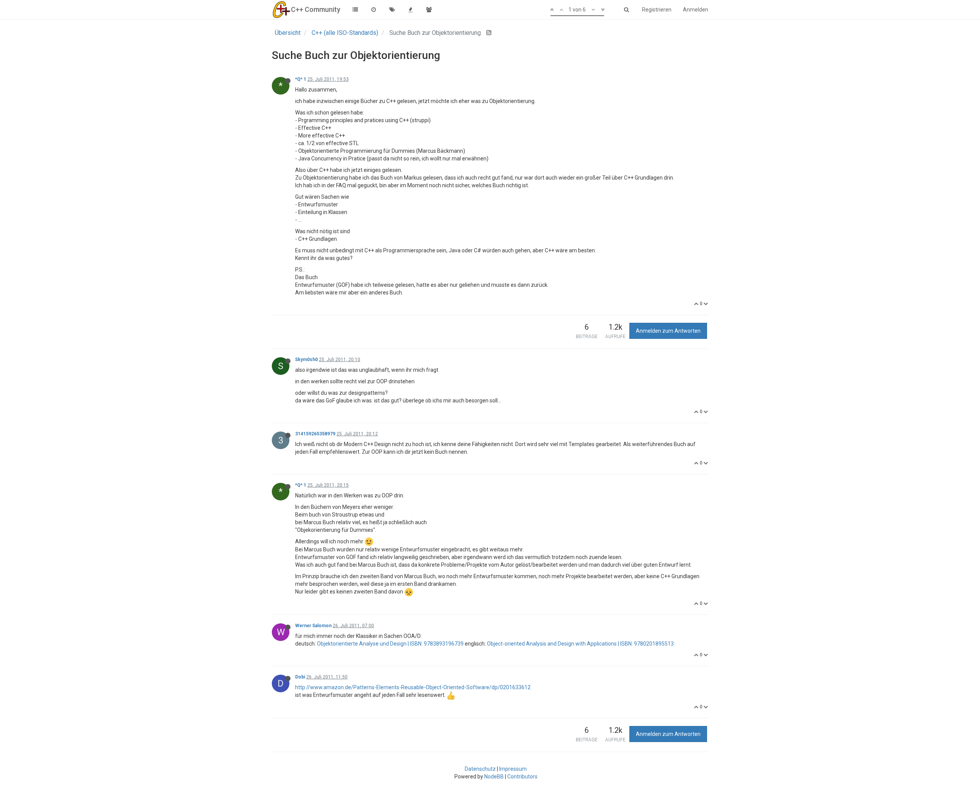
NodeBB (494, 776)
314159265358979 (315, 434)
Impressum (513, 769)
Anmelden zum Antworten (668, 331)
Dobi (300, 677)
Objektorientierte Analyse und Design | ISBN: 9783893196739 (390, 644)
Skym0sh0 (306, 359)
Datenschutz (480, 769)
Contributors (522, 776)
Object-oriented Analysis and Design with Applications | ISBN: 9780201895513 (580, 644)
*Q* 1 (300, 79)
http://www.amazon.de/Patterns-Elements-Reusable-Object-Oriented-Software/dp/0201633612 (413, 687)
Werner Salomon (313, 625)
